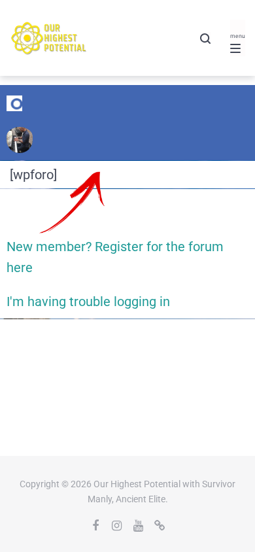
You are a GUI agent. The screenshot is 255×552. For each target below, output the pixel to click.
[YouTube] (138, 525)
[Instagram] (117, 525)
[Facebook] (95, 525)
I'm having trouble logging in (88, 301)
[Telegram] (160, 525)
